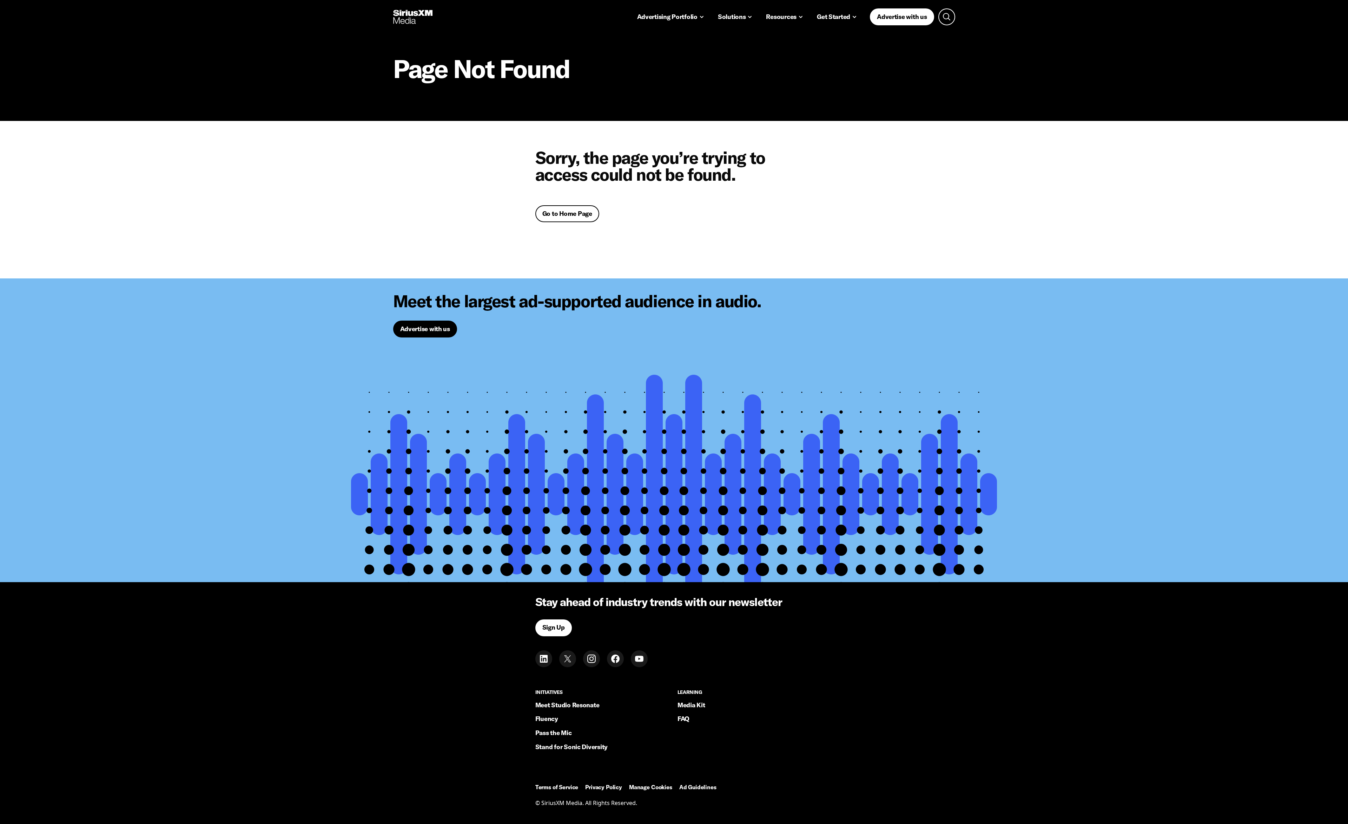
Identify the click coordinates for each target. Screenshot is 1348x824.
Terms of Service (556, 787)
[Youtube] (639, 658)
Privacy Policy (603, 787)
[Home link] (412, 17)
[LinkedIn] (543, 658)
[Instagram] (591, 658)
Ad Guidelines (697, 787)
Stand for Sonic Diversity (571, 747)
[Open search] (946, 16)
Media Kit (691, 705)
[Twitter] (567, 658)
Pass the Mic (553, 733)
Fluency (546, 719)
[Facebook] (615, 658)
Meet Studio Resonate (567, 705)
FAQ (683, 719)
